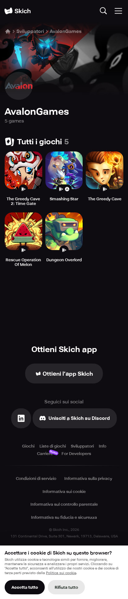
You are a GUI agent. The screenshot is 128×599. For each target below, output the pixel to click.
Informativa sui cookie (64, 491)
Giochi (28, 446)
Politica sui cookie (61, 573)
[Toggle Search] (103, 10)
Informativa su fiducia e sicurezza (64, 517)
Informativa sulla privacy (88, 478)
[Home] (17, 11)
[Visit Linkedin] (21, 418)
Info (102, 446)
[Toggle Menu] (118, 10)
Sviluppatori (30, 31)
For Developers (76, 453)
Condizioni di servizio (36, 478)
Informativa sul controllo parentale (64, 504)
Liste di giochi (52, 446)
